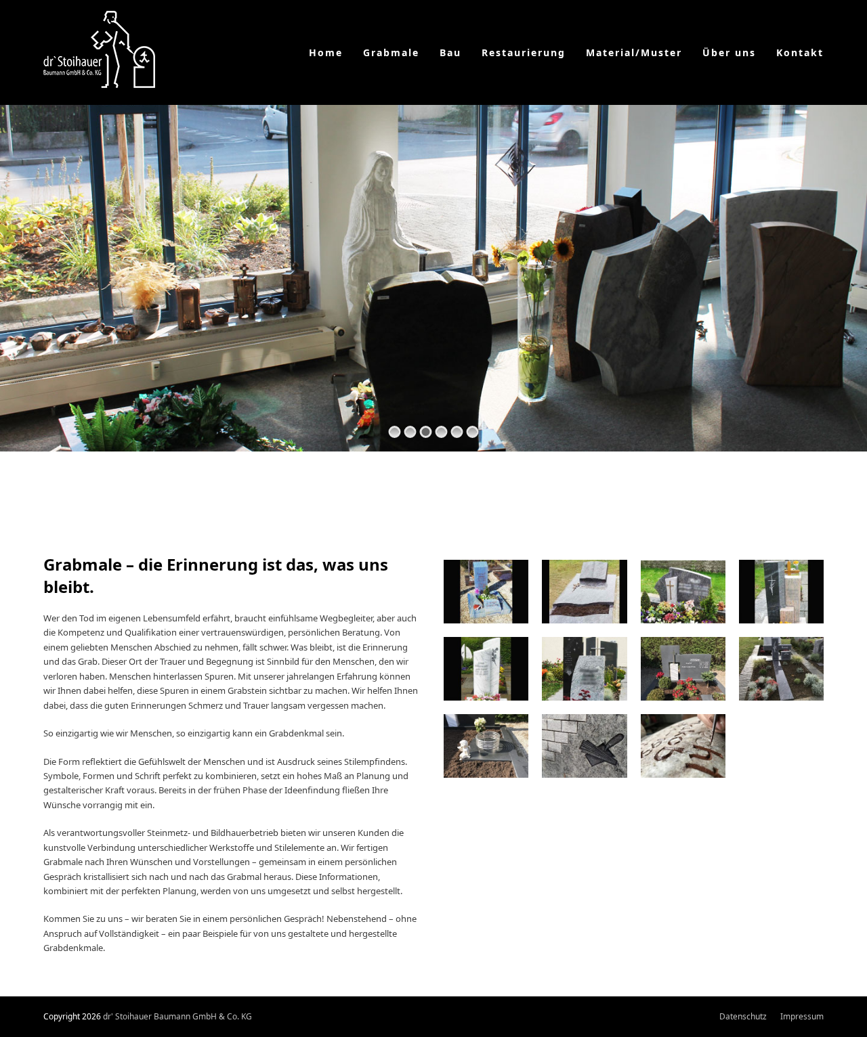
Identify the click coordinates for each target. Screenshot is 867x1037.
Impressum (802, 1016)
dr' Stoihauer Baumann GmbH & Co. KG (177, 1016)
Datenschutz (743, 1016)
